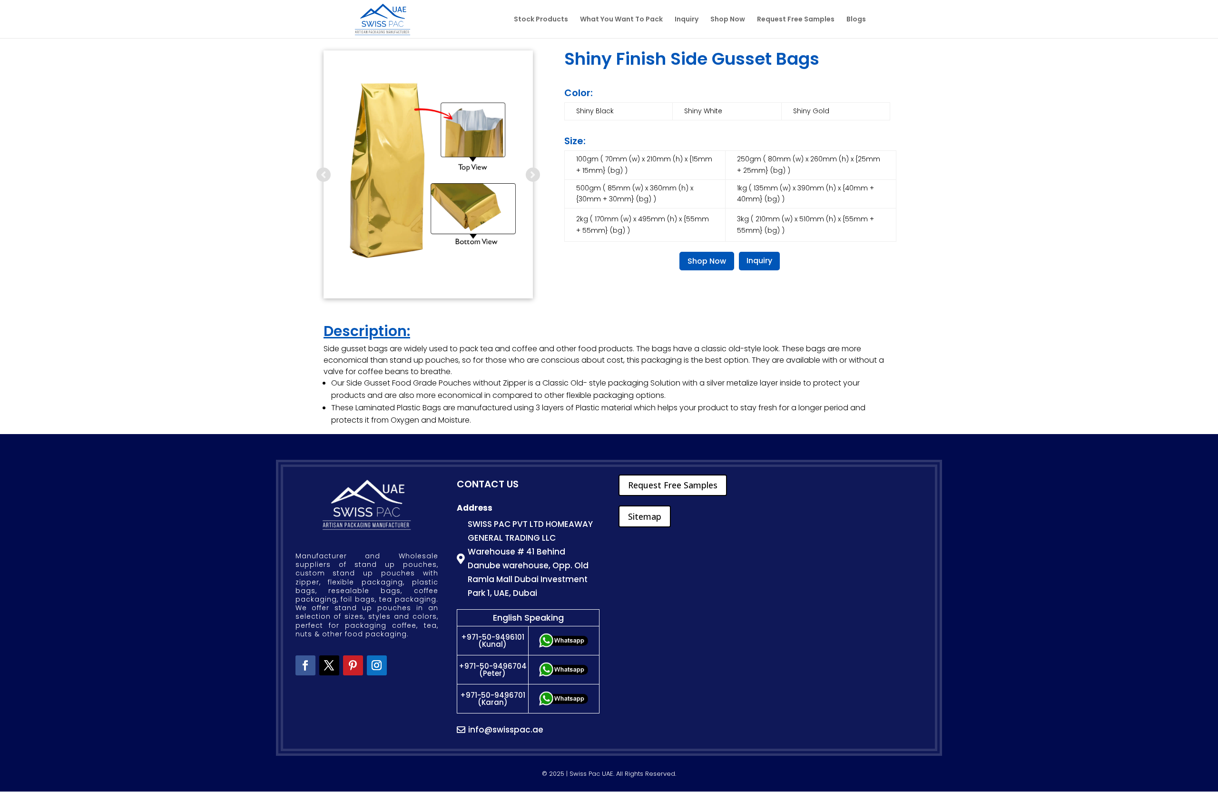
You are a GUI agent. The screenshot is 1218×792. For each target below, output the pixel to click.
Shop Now (727, 20)
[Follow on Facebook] (305, 665)
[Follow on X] (329, 665)
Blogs (856, 20)
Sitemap (644, 516)
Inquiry (686, 20)
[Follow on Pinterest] (353, 665)
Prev (323, 175)
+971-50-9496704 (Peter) (493, 669)
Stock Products (541, 20)
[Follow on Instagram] (377, 665)
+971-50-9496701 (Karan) (492, 698)
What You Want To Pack (621, 20)
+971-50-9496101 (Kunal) (492, 640)
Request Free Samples (796, 20)
